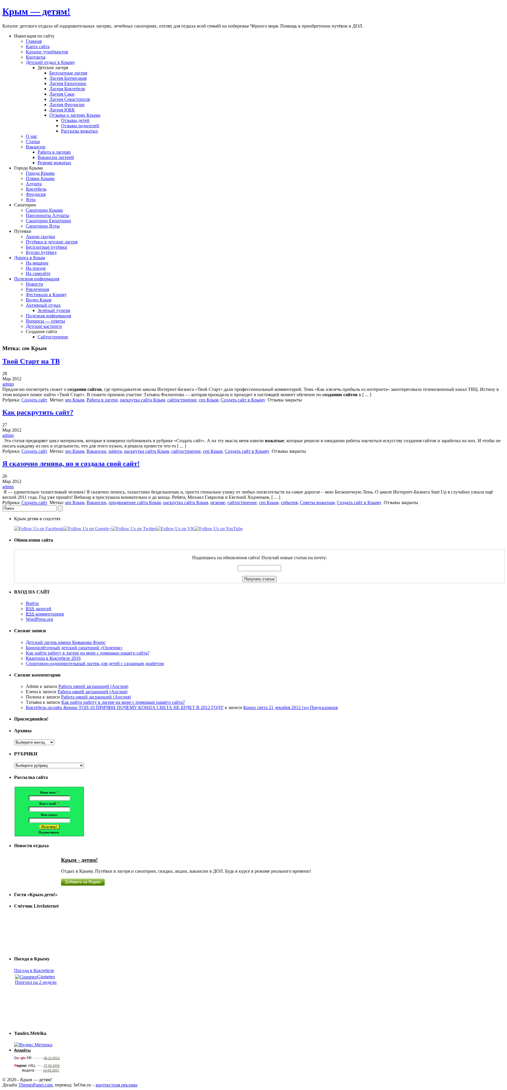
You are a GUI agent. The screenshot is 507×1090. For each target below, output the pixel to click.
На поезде (36, 268)
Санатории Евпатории (48, 220)
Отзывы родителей (80, 125)
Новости (34, 284)
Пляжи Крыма (40, 178)
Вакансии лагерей (56, 157)
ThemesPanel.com (35, 1084)
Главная (34, 41)
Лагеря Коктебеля (67, 88)
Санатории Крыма (44, 210)
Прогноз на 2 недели (36, 982)
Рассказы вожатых (79, 130)
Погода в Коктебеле (34, 970)
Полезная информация (36, 278)
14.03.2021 (51, 1070)
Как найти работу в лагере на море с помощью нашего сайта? (87, 652)
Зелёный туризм (54, 310)
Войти (32, 603)
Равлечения (37, 289)
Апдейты (22, 1050)
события (289, 502)
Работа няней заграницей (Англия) (93, 686)
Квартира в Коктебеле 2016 (53, 658)
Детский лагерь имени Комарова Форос (66, 642)
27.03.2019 (52, 1065)
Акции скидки (40, 236)
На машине (37, 262)
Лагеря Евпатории (67, 83)
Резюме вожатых (54, 162)
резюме (217, 502)
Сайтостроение (53, 336)
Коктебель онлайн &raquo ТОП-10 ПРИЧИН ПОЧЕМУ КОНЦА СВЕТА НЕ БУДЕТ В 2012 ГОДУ (125, 707)
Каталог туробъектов (47, 51)
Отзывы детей (75, 120)
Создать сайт (34, 399)
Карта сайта (38, 46)
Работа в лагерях (54, 152)
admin (8, 384)
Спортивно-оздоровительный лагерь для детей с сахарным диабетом (95, 663)
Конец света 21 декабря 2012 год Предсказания (290, 707)
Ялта (31, 199)
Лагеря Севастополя (69, 99)
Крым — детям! (36, 11)
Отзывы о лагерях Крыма (74, 115)
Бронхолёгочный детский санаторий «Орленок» (74, 647)
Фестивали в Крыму (46, 294)
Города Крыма (40, 173)
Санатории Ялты (43, 225)
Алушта (34, 183)
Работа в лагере (102, 399)
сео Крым (208, 399)
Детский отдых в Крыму (50, 62)
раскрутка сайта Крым (142, 399)
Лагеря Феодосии (66, 104)
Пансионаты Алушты (47, 215)
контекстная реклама (116, 1084)
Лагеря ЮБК (62, 109)
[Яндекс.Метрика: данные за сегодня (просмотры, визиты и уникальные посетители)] (33, 1044)
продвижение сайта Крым (135, 502)
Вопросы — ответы (45, 320)
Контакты (35, 57)
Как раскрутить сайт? (37, 412)
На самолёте (38, 273)
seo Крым (74, 399)
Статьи (33, 141)
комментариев (45, 613)
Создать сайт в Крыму (243, 399)
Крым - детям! (79, 860)
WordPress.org (39, 619)
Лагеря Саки (62, 93)
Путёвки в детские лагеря (51, 241)
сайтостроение (182, 399)
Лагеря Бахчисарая (68, 78)
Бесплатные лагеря (68, 72)
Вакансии (35, 146)
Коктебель (36, 189)
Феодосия (35, 194)
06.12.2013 (52, 1058)
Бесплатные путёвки (46, 247)
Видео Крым (38, 299)
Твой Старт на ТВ (31, 361)
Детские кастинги (44, 326)
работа (115, 451)
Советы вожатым (317, 502)
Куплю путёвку (41, 252)
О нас (31, 136)
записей (38, 608)
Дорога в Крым (29, 257)
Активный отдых (43, 305)
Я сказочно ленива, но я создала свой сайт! (71, 463)
